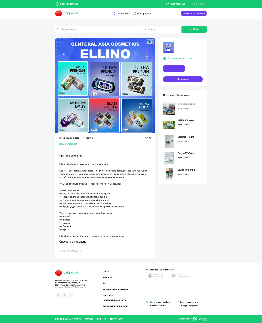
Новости (107, 277)
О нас (106, 271)
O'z (199, 4)
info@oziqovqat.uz (190, 305)
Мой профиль (144, 13)
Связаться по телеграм (180, 58)
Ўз (193, 4)
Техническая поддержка (115, 306)
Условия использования (115, 289)
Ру (204, 4)
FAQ (105, 283)
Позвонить (182, 79)
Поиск (196, 29)
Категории (123, 13)
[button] (150, 41)
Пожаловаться (70, 251)
